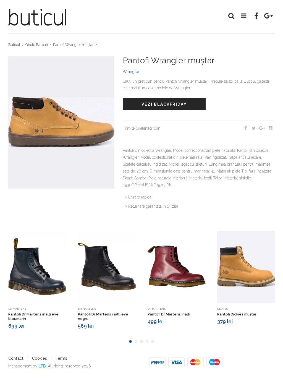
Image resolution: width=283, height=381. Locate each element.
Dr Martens (17, 308)
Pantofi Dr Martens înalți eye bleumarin (33, 316)
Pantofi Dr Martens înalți (169, 314)
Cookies (39, 358)
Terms (61, 358)
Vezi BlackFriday (164, 104)
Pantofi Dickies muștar (236, 314)
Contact (15, 358)
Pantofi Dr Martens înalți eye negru (103, 316)
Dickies (222, 308)
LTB (42, 366)
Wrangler (131, 71)
